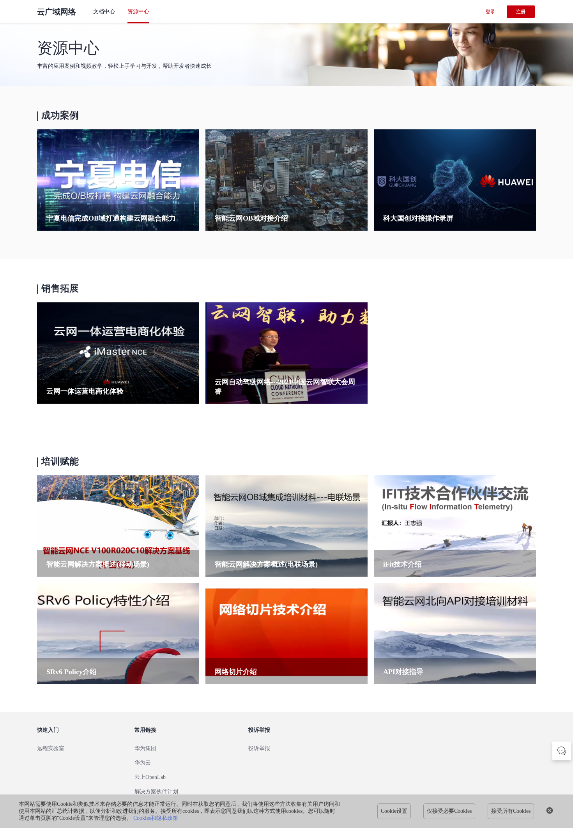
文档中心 (104, 11)
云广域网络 (56, 11)
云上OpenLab (150, 777)
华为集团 (145, 748)
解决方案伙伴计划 (156, 791)
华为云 (142, 763)
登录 (490, 11)
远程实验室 (50, 748)
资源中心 (138, 11)
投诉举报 (259, 748)
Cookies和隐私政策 (155, 818)
